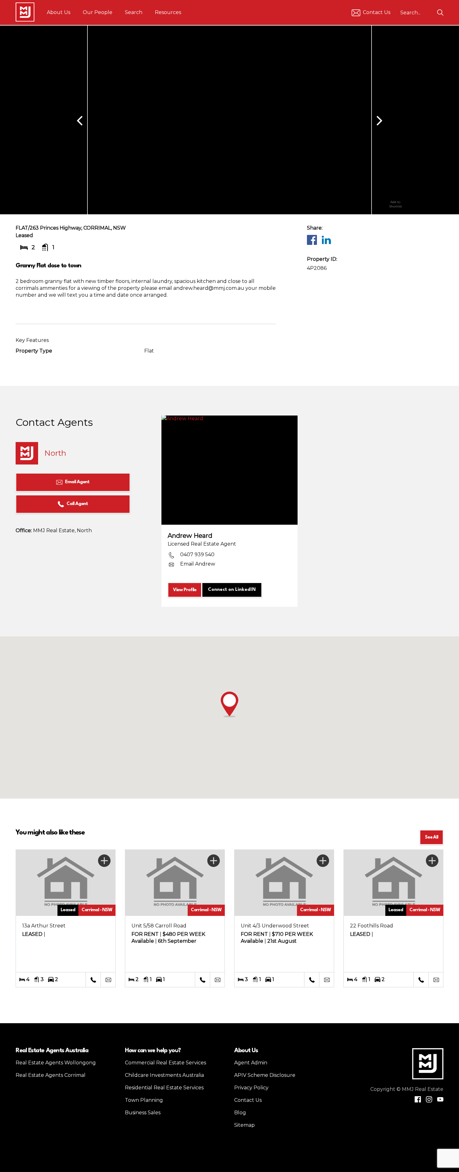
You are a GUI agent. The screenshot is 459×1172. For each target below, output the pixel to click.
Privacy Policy (251, 1088)
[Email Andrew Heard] (108, 979)
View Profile (185, 590)
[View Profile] (229, 470)
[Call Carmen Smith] (420, 979)
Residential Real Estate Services (164, 1088)
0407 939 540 (197, 554)
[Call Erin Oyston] (311, 979)
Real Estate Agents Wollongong (56, 1063)
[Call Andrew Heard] (93, 979)
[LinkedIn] (326, 239)
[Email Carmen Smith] (435, 979)
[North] (27, 453)
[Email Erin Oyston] (326, 979)
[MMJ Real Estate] (25, 12)
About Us (58, 12)
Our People (97, 12)
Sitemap (244, 1125)
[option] (229, 120)
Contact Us (376, 12)
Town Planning (144, 1100)
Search (133, 12)
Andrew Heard (190, 535)
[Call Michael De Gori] (202, 979)
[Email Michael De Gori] (217, 979)
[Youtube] (440, 1099)
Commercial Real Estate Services (165, 1063)
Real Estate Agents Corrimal (51, 1075)
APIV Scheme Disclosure (264, 1075)
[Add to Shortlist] (395, 188)
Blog (240, 1113)
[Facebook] (311, 239)
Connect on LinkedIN (232, 589)
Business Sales (142, 1113)
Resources (168, 12)
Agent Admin (250, 1063)
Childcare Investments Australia (164, 1075)
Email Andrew (197, 564)
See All (431, 837)
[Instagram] (429, 1099)
